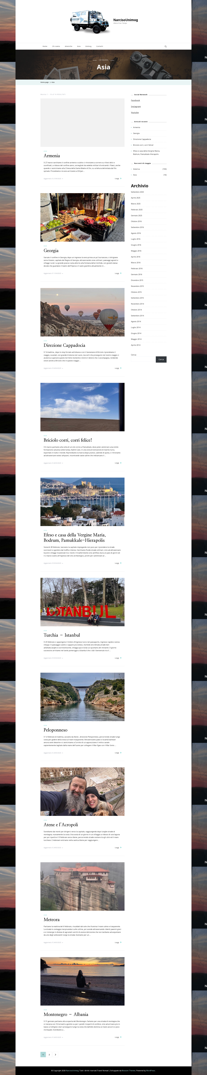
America (136, 169)
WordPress (150, 1070)
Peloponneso (55, 730)
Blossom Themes (129, 1070)
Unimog (88, 46)
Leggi (117, 178)
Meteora (52, 920)
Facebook (135, 100)
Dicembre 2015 (137, 280)
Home (45, 46)
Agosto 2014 (136, 321)
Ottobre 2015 (136, 292)
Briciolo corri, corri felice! (68, 440)
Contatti (99, 46)
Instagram (136, 106)
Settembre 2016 (137, 227)
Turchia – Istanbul (62, 635)
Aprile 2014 (135, 345)
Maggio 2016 (136, 251)
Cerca (133, 354)
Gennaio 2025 (136, 215)
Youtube (135, 112)
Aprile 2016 (135, 257)
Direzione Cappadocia (64, 345)
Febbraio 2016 (137, 268)
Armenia (52, 156)
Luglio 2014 (135, 327)
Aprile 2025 (135, 198)
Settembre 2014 (137, 315)
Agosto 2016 (136, 233)
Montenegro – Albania (66, 1014)
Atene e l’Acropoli (61, 825)
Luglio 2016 (135, 239)
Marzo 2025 (135, 204)
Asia (79, 46)
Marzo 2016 (135, 262)
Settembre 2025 (137, 192)
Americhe (68, 46)
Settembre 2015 (137, 298)
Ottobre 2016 (136, 221)
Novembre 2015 (137, 286)
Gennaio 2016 (136, 274)
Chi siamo (56, 46)
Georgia (51, 251)
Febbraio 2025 (137, 209)
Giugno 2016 (136, 245)
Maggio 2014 (136, 339)
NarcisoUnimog (125, 20)
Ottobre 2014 (136, 310)
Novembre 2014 (137, 304)
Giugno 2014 (136, 333)
